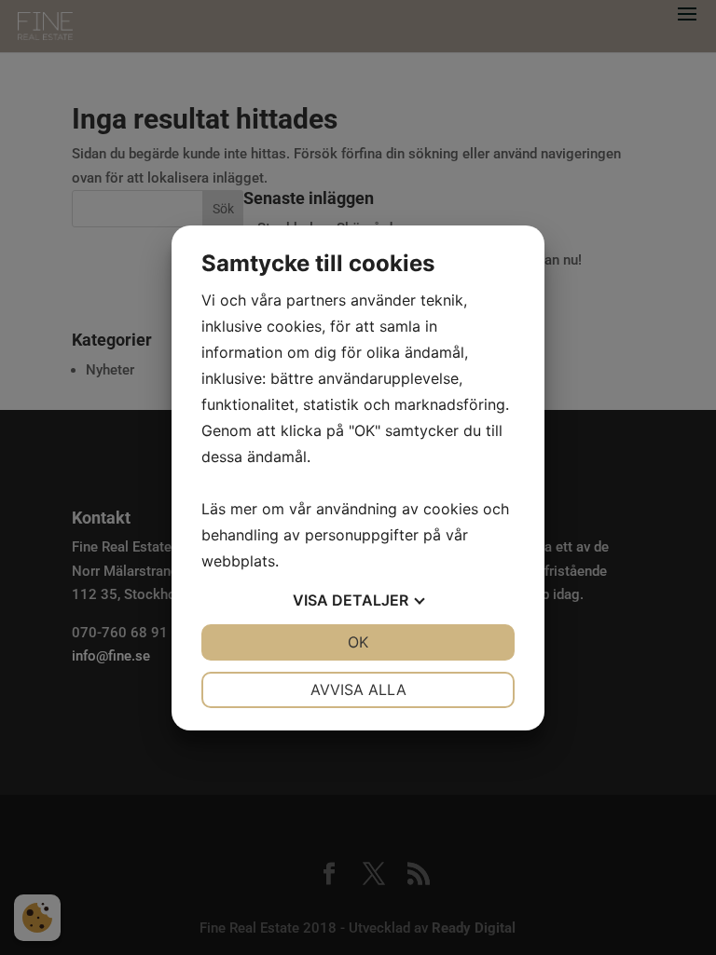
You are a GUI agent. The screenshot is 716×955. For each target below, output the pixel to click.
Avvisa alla (358, 689)
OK (358, 642)
